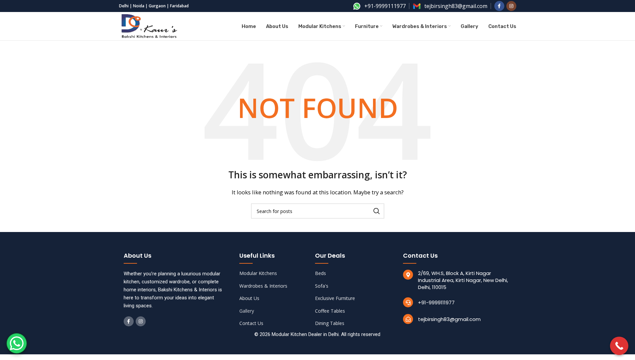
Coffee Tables (330, 311)
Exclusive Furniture (335, 298)
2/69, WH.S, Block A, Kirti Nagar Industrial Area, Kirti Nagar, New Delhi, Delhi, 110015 (463, 280)
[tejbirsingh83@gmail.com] (408, 319)
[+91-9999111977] (408, 302)
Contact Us (251, 323)
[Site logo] (149, 25)
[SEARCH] (376, 211)
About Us (249, 298)
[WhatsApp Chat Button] (17, 343)
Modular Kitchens (258, 273)
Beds (320, 273)
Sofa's (321, 286)
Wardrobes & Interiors (263, 286)
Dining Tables (329, 323)
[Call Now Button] (619, 346)
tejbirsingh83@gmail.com (449, 319)
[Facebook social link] (499, 6)
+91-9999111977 (436, 302)
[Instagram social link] (511, 6)
